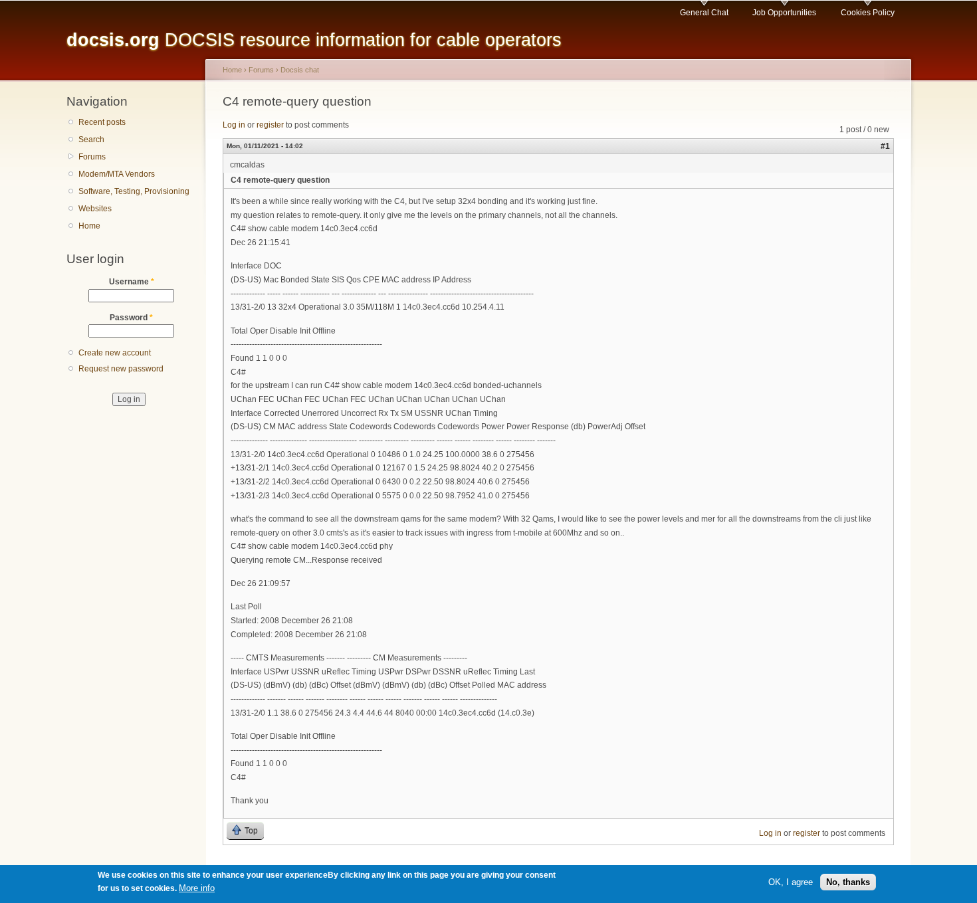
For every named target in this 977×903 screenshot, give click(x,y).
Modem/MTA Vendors (116, 174)
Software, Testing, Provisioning (133, 191)
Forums (92, 156)
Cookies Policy (868, 12)
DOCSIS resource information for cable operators (314, 39)
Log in (234, 125)
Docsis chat (299, 70)
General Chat (704, 12)
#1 (885, 146)
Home (89, 226)
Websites (95, 208)
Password (131, 317)
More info (197, 889)
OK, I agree (790, 882)
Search (91, 139)
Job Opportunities (784, 12)
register (270, 125)
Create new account (114, 352)
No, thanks (848, 882)
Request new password (120, 368)
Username (131, 281)
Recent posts (102, 122)
